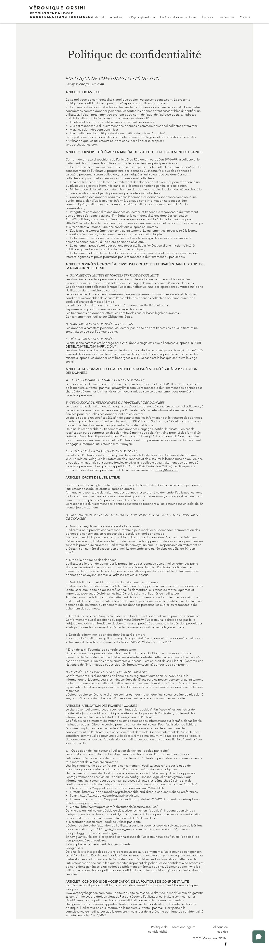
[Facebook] (226, 944)
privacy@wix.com (124, 388)
